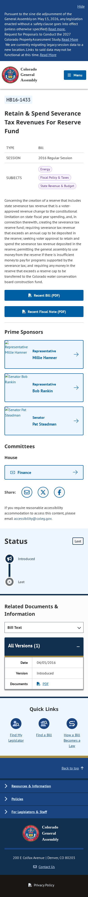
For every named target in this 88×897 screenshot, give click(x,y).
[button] (44, 786)
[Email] (26, 492)
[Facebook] (59, 492)
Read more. (56, 29)
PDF (46, 684)
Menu (77, 75)
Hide (81, 6)
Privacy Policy (44, 885)
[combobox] (44, 627)
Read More (70, 39)
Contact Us (47, 866)
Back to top (70, 768)
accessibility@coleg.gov (32, 518)
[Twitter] (43, 492)
